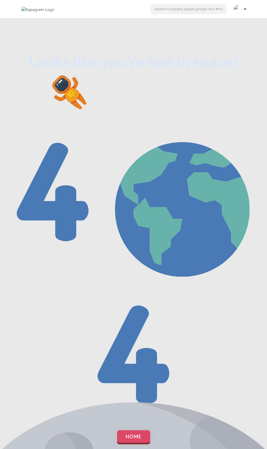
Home (134, 436)
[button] (188, 9)
